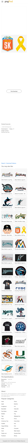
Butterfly (16, 404)
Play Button (3, 411)
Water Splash (17, 431)
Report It (3, 163)
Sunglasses (4, 406)
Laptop (15, 411)
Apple (2, 404)
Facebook (3, 435)
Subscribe (16, 408)
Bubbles (3, 413)
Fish (15, 426)
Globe (2, 428)
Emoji (15, 418)
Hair (15, 423)
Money (15, 435)
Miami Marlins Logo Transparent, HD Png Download (13, 207)
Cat (15, 406)
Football (3, 423)
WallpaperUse (17, 416)
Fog (15, 413)
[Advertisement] (14, 21)
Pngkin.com (4, 433)
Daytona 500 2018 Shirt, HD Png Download (11, 332)
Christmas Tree (4, 421)
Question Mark (17, 433)
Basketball (3, 408)
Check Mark (17, 421)
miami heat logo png (6, 126)
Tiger (2, 416)
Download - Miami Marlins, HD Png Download (11, 235)
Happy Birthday (4, 426)
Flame (15, 401)
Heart (2, 401)
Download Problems (11, 163)
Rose (2, 418)
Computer (16, 428)
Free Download (14, 91)
